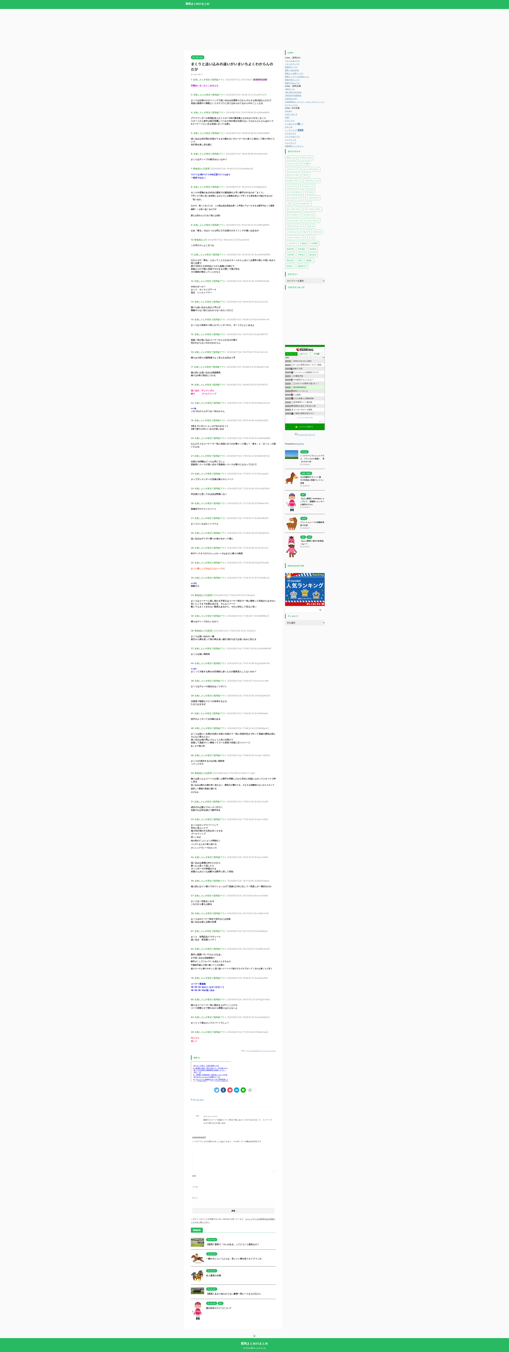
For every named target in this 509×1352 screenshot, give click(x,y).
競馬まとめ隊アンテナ (294, 73)
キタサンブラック (294, 181)
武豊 (300, 260)
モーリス (318, 232)
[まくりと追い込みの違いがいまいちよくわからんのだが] (236, 1090)
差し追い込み (198, 1099)
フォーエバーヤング (311, 220)
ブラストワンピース (294, 226)
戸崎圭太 (301, 255)
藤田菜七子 (302, 266)
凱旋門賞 (290, 249)
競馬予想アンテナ (292, 80)
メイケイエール (293, 232)
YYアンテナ (290, 120)
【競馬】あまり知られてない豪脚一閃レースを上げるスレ (233, 1293)
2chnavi (288, 111)
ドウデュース (308, 215)
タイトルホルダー (303, 203)
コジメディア (290, 143)
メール (195, 1187)
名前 (194, 1176)
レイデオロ (291, 243)
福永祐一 (290, 266)
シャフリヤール (313, 198)
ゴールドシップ (308, 186)
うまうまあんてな (292, 61)
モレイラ (306, 232)
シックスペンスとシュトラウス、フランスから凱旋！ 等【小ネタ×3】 (312, 458)
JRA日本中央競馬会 (293, 95)
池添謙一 (309, 260)
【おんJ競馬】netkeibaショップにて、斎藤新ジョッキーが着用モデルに (312, 501)
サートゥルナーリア (294, 198)
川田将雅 (290, 255)
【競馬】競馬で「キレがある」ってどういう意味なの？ (232, 1244)
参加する (321, 421)
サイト (195, 1198)
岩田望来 (312, 249)
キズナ (305, 175)
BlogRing (300, 444)
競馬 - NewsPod (292, 70)
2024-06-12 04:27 (210, 1116)
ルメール (310, 238)
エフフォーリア (293, 169)
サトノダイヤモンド (294, 192)
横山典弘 (312, 255)
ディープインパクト (313, 209)
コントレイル (292, 186)
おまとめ (288, 127)
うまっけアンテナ (292, 64)
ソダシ (289, 203)
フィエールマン (293, 220)
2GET (287, 117)
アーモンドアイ (306, 158)
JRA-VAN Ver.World (293, 92)
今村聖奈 (314, 243)
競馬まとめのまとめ (197, 3)
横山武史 (290, 260)
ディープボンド (293, 215)
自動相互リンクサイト (294, 146)
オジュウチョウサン (311, 169)
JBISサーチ (290, 89)
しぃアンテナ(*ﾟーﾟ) (294, 130)
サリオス (310, 192)
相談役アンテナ (291, 67)
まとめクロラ (290, 133)
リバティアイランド (294, 238)
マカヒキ (310, 226)
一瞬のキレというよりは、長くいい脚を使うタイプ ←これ (234, 1258)
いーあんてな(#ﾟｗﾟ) (294, 124)
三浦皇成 (303, 243)
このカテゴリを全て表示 (305, 418)
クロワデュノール (312, 181)
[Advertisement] (254, 28)
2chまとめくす (291, 114)
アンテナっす (290, 140)
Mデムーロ (291, 158)
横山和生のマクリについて (219, 1308)
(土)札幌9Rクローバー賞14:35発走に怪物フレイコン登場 (312, 480)
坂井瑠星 (301, 249)
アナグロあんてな (292, 136)
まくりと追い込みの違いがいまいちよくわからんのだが (261, 1050)
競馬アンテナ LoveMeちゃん (297, 76)
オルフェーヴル (293, 175)
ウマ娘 (305, 164)
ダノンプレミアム (294, 209)
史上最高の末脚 (213, 1275)
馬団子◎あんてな (292, 83)
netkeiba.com (291, 98)
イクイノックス (293, 164)
